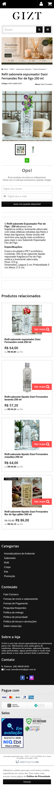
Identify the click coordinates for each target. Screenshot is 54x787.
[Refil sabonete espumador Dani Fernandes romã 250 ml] (27, 329)
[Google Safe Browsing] (32, 728)
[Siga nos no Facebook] (22, 678)
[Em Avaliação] (12, 733)
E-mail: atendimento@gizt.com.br (20, 669)
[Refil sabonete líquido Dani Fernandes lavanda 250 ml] (27, 387)
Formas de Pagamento (15, 603)
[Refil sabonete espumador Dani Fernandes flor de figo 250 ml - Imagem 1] (20, 149)
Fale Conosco (10, 594)
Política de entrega (13, 612)
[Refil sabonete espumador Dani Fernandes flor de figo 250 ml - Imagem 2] (33, 149)
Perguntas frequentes (14, 608)
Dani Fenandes (40, 69)
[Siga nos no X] (27, 678)
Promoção (9, 576)
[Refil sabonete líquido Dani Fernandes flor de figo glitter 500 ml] (27, 502)
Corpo (7, 567)
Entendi (27, 781)
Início (6, 69)
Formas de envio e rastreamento (20, 599)
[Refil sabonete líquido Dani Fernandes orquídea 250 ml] (27, 444)
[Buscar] (39, 29)
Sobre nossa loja (12, 626)
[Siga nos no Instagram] (31, 678)
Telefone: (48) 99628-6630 (16, 666)
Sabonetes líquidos (24, 69)
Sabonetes (10, 558)
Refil (12, 69)
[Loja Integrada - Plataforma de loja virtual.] (27, 762)
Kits (6, 571)
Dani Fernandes (46, 84)
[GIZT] (27, 16)
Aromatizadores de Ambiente (19, 553)
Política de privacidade (15, 617)
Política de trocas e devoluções (20, 621)
